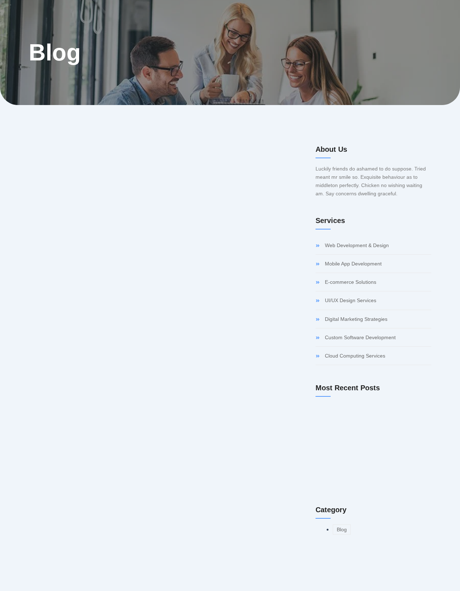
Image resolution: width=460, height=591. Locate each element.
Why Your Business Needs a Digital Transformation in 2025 (129, 323)
